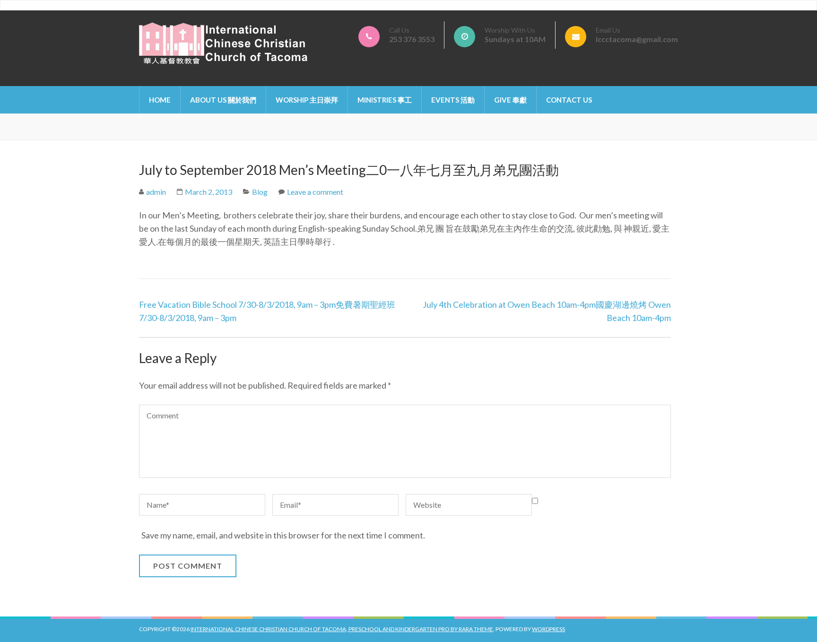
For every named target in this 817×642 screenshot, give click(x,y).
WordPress (548, 629)
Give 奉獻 (510, 99)
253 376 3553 (412, 39)
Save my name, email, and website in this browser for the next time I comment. (283, 535)
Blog (260, 191)
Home (160, 99)
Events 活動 (453, 99)
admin (156, 191)
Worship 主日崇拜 (307, 99)
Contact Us (569, 99)
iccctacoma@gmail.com (637, 39)
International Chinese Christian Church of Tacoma (268, 629)
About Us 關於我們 (223, 99)
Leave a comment (315, 191)
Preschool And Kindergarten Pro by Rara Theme (420, 629)
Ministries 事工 (384, 99)
